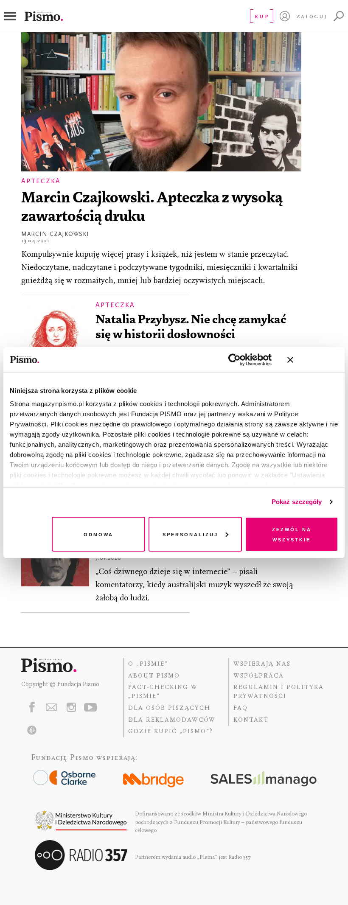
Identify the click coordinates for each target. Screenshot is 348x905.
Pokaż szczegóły (297, 501)
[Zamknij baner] (312, 360)
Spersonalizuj (190, 534)
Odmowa (98, 534)
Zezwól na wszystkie (292, 534)
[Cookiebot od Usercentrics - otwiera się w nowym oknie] (234, 359)
